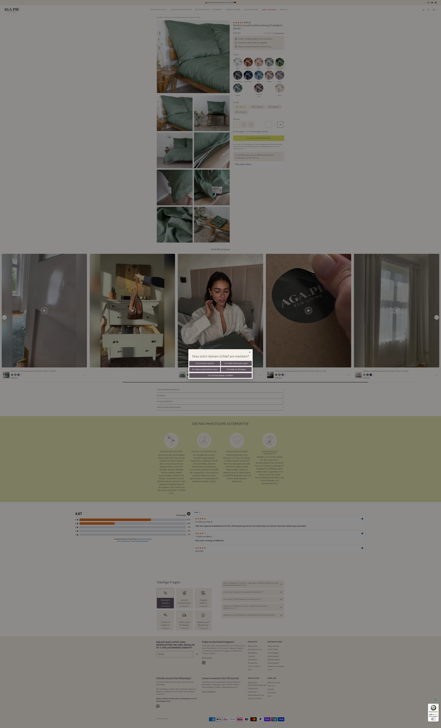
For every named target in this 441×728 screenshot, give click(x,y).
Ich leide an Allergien (236, 369)
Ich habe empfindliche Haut (205, 369)
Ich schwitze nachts (205, 363)
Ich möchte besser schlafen (220, 375)
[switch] (433, 719)
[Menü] (437, 705)
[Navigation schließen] (250, 352)
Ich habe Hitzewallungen (236, 363)
